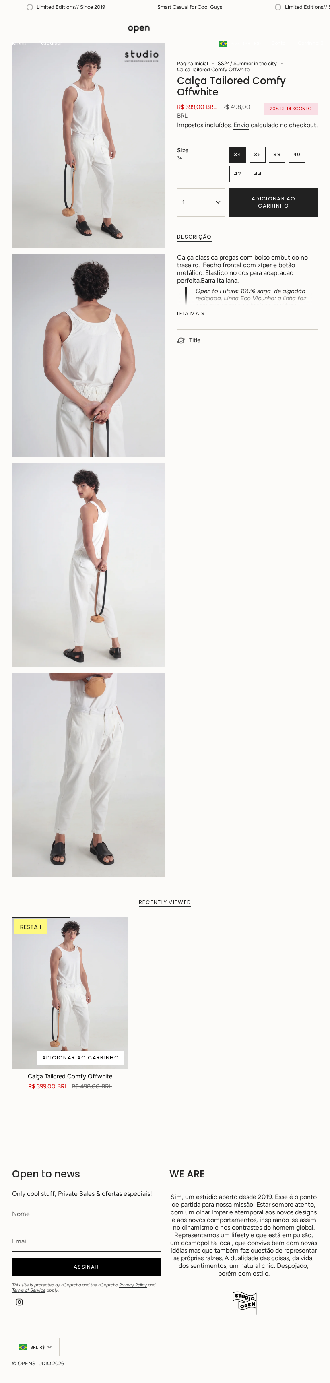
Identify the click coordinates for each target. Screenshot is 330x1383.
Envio (241, 125)
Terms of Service (28, 1290)
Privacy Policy (133, 1285)
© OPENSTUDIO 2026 (38, 1363)
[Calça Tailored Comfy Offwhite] (70, 992)
